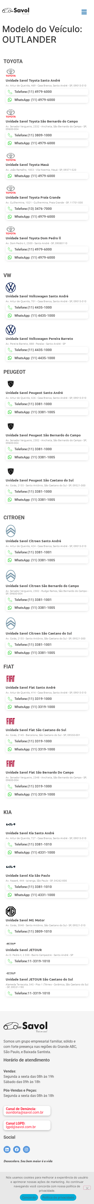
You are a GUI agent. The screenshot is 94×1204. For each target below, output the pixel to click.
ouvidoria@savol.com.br (24, 1110)
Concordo (29, 1197)
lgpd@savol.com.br (21, 1125)
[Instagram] (26, 1149)
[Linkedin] (6, 1149)
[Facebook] (16, 1149)
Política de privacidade (58, 1197)
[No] (87, 1188)
